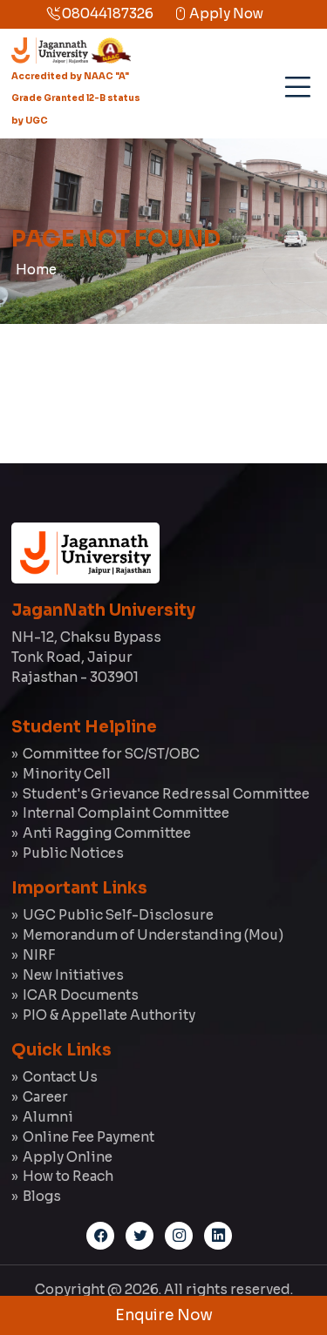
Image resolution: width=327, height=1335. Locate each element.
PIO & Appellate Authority (109, 1015)
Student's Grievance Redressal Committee (166, 793)
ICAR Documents (81, 995)
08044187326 (106, 13)
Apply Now (225, 13)
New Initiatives (73, 975)
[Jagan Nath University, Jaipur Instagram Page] (179, 1236)
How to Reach (68, 1176)
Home (36, 269)
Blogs (42, 1196)
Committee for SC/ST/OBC (111, 753)
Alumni (48, 1117)
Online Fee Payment (88, 1137)
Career (45, 1097)
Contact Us (60, 1077)
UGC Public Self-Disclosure (118, 915)
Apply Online (67, 1157)
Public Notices (73, 853)
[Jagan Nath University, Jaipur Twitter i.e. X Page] (139, 1236)
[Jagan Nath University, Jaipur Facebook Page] (100, 1236)
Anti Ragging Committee (107, 833)
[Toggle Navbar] (295, 81)
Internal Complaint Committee (126, 813)
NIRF (39, 955)
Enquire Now (164, 1315)
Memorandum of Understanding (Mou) (153, 935)
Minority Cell (67, 773)
